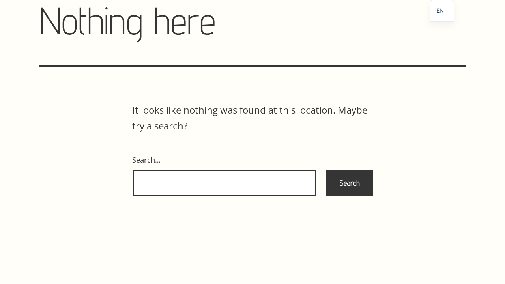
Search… (146, 159)
